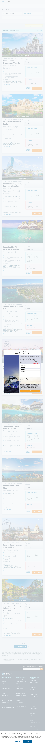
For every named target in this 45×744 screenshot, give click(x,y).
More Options (17, 741)
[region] (22, 737)
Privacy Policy (22, 388)
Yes (22, 379)
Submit (30, 390)
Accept (27, 741)
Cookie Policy (16, 739)
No (27, 379)
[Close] (43, 733)
